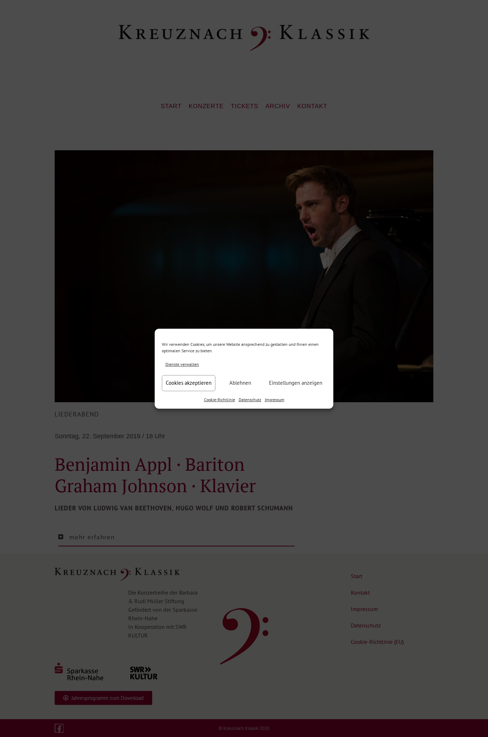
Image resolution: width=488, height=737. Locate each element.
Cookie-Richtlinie (219, 399)
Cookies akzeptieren (188, 382)
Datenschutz (250, 399)
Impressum (274, 399)
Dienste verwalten (182, 364)
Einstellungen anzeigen (295, 382)
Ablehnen (240, 382)
